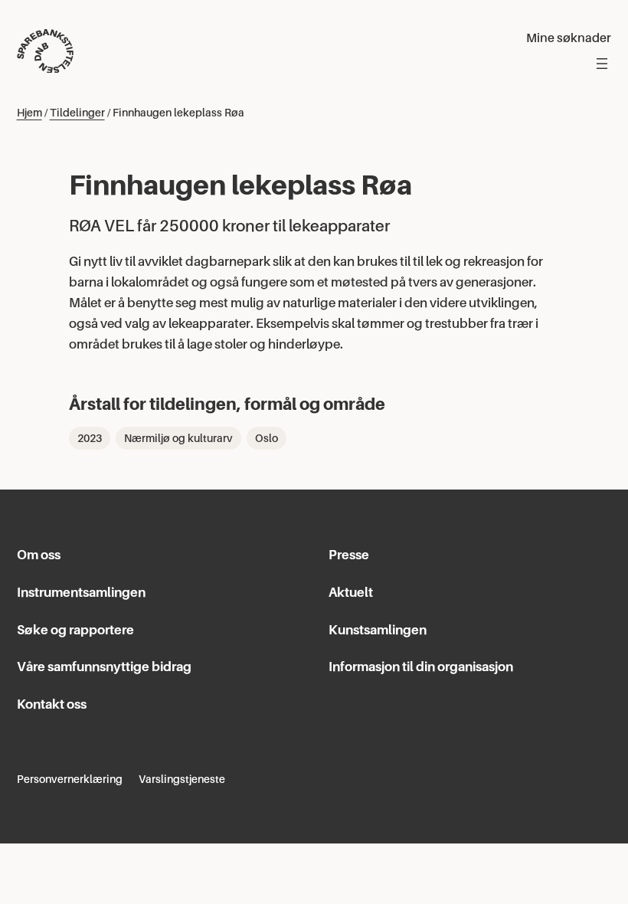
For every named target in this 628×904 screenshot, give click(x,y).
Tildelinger (77, 112)
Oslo (266, 438)
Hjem (29, 112)
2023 (89, 438)
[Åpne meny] (602, 63)
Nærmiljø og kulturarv (178, 438)
